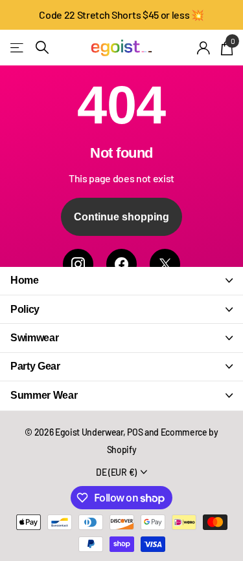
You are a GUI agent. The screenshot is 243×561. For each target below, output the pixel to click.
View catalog (17, 47)
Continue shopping (121, 216)
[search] (42, 47)
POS (135, 432)
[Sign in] (204, 47)
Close (121, 281)
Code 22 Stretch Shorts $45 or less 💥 (121, 14)
